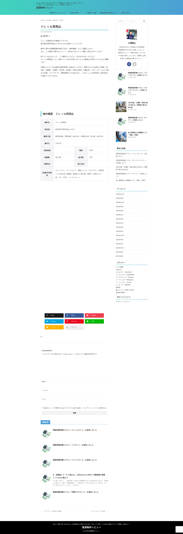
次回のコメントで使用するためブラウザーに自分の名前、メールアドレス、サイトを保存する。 (75, 408)
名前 (44, 381)
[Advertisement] (74, 94)
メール (45, 390)
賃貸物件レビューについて (57, 13)
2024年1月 (119, 215)
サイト (44, 399)
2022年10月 (120, 235)
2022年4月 (119, 239)
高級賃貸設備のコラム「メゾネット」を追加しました (73, 445)
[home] (134, 64)
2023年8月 (119, 219)
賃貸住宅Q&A (74, 13)
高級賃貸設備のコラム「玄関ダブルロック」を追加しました (76, 492)
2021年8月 (119, 256)
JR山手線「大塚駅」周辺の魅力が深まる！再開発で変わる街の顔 (138, 105)
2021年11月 (120, 248)
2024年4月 (119, 211)
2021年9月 (119, 252)
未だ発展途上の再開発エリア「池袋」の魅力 (131, 180)
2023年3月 (119, 231)
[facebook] (129, 64)
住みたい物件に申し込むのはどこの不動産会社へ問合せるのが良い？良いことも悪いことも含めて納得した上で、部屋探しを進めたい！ (91, 524)
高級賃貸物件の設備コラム (108, 13)
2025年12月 (120, 194)
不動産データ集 (91, 13)
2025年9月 (119, 198)
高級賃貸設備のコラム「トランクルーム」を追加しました (75, 460)
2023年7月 (119, 223)
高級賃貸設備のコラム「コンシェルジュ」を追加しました (75, 430)
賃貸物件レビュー (44, 7)
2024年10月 (120, 202)
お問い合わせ (125, 13)
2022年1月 (119, 244)
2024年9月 (119, 206)
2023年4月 (119, 227)
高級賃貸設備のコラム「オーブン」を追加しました (131, 175)
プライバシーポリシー (123, 301)
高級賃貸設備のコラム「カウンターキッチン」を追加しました (137, 90)
